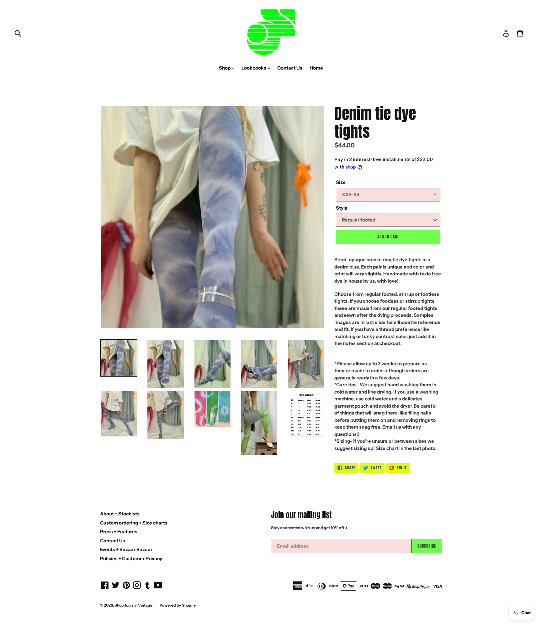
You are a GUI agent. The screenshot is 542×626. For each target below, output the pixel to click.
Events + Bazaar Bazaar (126, 549)
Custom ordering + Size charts (133, 523)
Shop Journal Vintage (133, 605)
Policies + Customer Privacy (131, 558)
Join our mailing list (301, 514)
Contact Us (289, 68)
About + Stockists (120, 514)
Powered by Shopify (178, 605)
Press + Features (118, 532)
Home (316, 68)
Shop (225, 68)
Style (342, 208)
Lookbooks (254, 68)
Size (341, 182)
